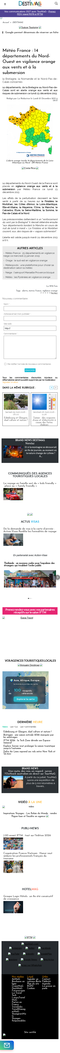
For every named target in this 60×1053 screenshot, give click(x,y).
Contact (46, 979)
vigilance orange (50, 291)
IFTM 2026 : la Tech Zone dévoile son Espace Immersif (26, 741)
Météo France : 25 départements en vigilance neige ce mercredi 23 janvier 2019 (28, 254)
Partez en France (17, 1003)
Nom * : (7, 304)
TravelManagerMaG (18, 1010)
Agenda (46, 984)
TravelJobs (17, 1007)
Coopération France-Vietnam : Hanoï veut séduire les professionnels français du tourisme (27, 856)
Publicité (46, 981)
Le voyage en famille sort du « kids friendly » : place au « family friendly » (29, 484)
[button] (2, 577)
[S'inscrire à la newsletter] (7, 1045)
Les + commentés (28, 727)
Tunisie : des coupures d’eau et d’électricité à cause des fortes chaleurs (44, 421)
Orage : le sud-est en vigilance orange (26, 260)
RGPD (30, 986)
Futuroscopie (18, 991)
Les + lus (14, 727)
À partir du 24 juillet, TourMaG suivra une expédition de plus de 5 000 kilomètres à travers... (40, 782)
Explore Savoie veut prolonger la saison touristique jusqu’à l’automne (29, 747)
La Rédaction (23, 99)
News (5, 727)
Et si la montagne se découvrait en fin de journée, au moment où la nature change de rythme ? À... (41, 452)
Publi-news (30, 828)
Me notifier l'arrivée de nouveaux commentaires (29, 364)
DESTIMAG (17, 22)
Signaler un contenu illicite (34, 980)
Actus (30, 522)
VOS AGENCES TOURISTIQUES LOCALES (30, 660)
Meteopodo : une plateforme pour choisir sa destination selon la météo (28, 266)
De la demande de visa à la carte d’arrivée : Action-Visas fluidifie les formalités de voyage (29, 530)
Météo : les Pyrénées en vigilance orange (28, 277)
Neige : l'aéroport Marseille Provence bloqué (30, 272)
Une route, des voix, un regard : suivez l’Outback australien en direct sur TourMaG (30, 772)
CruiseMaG (17, 986)
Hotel (30, 889)
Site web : (8, 324)
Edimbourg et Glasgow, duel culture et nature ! (16, 419)
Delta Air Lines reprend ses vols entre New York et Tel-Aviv (29, 753)
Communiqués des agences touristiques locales (30, 475)
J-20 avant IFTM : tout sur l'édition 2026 (27, 835)
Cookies (31, 988)
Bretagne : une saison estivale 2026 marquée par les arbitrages (28, 736)
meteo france (35, 291)
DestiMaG (17, 988)
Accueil (5, 22)
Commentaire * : (11, 334)
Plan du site (33, 984)
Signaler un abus (10, 382)
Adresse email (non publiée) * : (17, 314)
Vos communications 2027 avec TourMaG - (30, 12)
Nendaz (30, 443)
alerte (25, 291)
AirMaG (16, 979)
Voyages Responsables (19, 1019)
